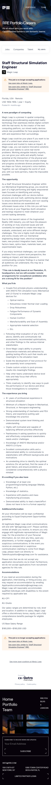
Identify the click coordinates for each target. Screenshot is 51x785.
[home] (14, 7)
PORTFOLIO (31, 7)
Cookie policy (31, 684)
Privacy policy (20, 684)
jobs (7, 49)
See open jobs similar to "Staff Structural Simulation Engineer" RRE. (24, 88)
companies (18, 49)
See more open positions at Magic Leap (26, 662)
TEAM (43, 7)
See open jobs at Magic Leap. (20, 83)
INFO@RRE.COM (9, 763)
